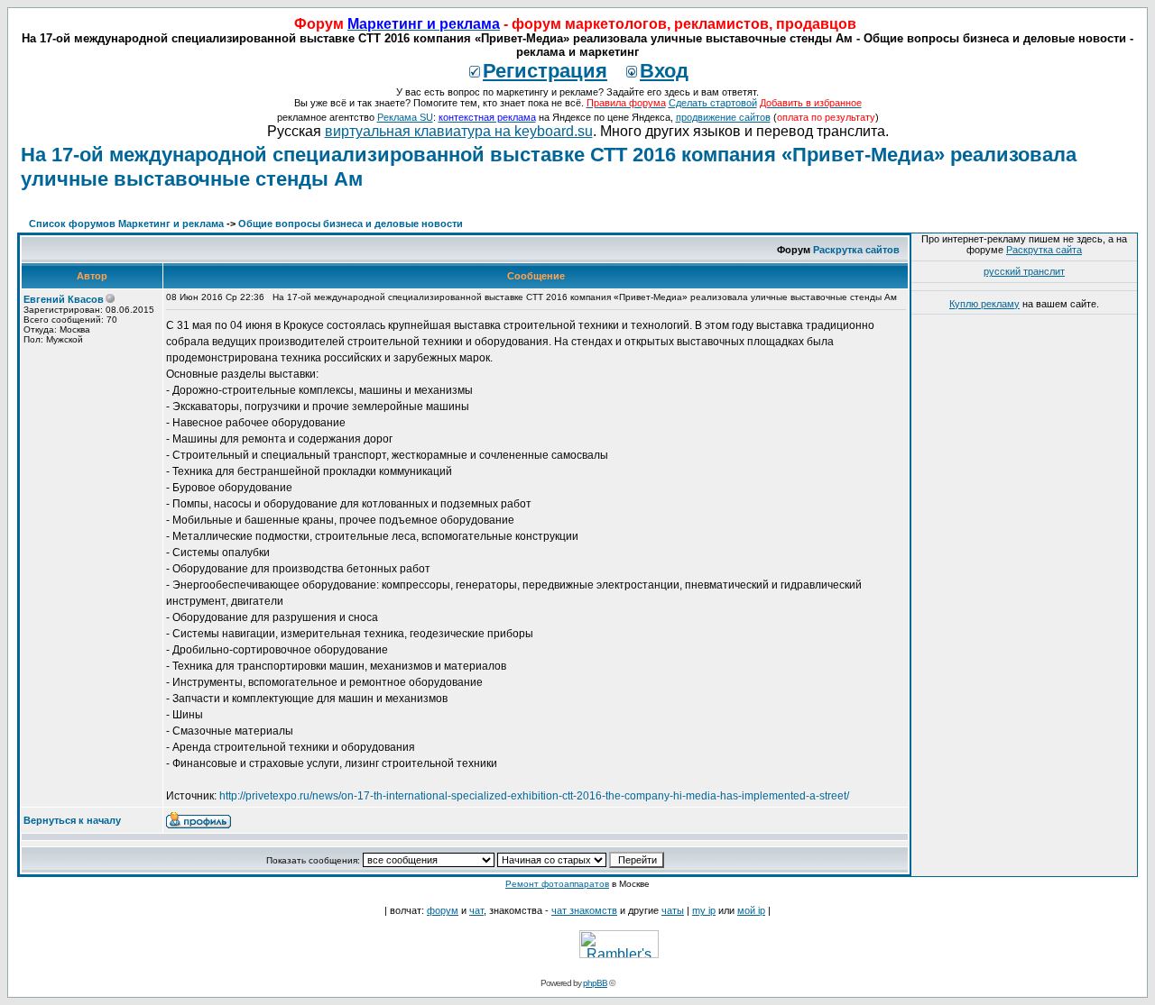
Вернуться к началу (72, 820)
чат (476, 910)
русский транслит (1024, 271)
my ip (704, 910)
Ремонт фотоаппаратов (557, 884)
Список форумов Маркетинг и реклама (126, 223)
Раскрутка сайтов (856, 249)
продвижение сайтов (723, 117)
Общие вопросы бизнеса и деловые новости (350, 223)
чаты (672, 910)
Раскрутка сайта (1044, 249)
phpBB (595, 983)
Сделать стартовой (713, 102)
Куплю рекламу (984, 303)
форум (442, 910)
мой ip (751, 910)
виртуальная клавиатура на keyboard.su (459, 131)
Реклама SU (405, 117)
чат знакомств (584, 910)
